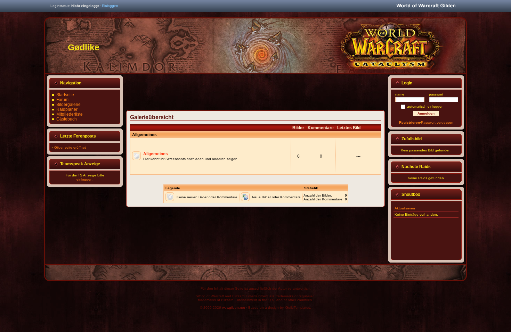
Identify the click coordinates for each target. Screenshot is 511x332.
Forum (62, 99)
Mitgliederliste (69, 114)
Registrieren (409, 122)
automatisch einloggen (425, 106)
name (399, 94)
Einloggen (110, 6)
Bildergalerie (68, 104)
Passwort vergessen (437, 122)
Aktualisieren (405, 208)
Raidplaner (67, 109)
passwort (436, 94)
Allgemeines (155, 153)
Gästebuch (66, 119)
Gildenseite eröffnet (70, 147)
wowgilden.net (233, 307)
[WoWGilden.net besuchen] (425, 6)
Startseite (65, 94)
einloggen (84, 179)
